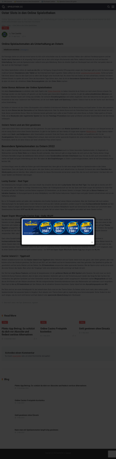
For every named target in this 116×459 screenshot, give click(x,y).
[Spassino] (58, 229)
